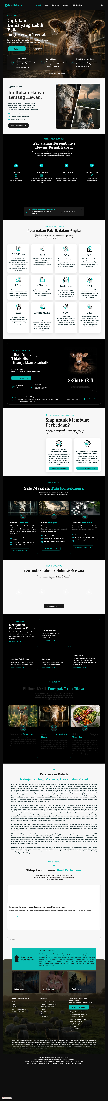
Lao (61, 1044)
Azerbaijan (42, 1040)
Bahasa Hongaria (92, 1042)
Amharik (30, 1040)
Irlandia (21, 1044)
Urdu (20, 1048)
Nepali (17, 1046)
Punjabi (26, 1046)
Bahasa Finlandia (23, 1042)
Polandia (34, 1046)
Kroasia (71, 1040)
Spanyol (71, 1046)
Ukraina (16, 1048)
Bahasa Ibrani (78, 1042)
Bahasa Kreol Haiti (70, 1042)
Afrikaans (22, 1040)
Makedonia (72, 1044)
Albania (26, 1040)
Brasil (63, 1040)
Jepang (32, 1044)
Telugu (85, 1046)
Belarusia (47, 1040)
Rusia (51, 1046)
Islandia (26, 1044)
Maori (37, 1048)
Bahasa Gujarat (61, 1042)
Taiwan (45, 1048)
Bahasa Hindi (84, 1042)
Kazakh (41, 1044)
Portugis (42, 1046)
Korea (48, 1044)
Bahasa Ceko (77, 1040)
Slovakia (62, 1046)
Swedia (79, 1046)
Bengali (51, 1040)
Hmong (33, 1048)
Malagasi (77, 1044)
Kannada (37, 1044)
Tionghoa (41, 1048)
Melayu (81, 1044)
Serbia (58, 1046)
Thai (92, 1046)
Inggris (17, 1040)
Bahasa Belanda (92, 1040)
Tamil (82, 1046)
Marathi (94, 1044)
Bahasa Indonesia (16, 1044)
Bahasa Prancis (31, 1042)
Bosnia (55, 1040)
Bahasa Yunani (54, 1042)
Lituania (64, 1044)
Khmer (45, 1044)
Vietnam (24, 1048)
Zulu (31, 1048)
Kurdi (52, 1044)
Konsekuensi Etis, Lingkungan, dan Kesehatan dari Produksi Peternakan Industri (37, 907)
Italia (29, 1044)
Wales (27, 1048)
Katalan (67, 1040)
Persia (30, 1046)
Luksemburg (56, 1044)
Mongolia (14, 1046)
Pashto (38, 1046)
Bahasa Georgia (38, 1042)
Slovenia (66, 1046)
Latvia (67, 1044)
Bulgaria (60, 1040)
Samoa (54, 1046)
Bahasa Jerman (46, 1042)
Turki (13, 1048)
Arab (34, 1040)
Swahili (75, 1046)
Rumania (47, 1046)
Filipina (94, 1046)
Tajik (89, 1046)
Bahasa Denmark (84, 1040)
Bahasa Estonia (15, 1042)
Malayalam (86, 1044)
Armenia (37, 1040)
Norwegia (22, 1046)
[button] (102, 5)
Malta (90, 1044)
